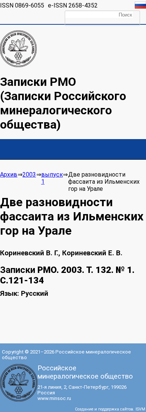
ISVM (140, 409)
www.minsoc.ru (54, 398)
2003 (29, 174)
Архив (8, 174)
